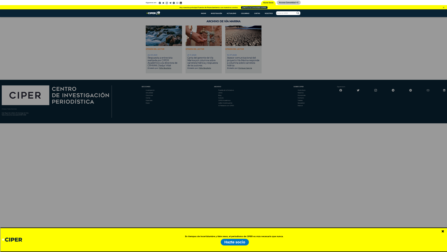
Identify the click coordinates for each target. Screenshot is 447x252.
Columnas (245, 13)
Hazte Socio (268, 3)
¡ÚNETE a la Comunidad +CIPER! (254, 7)
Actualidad (231, 13)
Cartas (257, 13)
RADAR (203, 13)
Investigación (216, 13)
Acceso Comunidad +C (288, 2)
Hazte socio (234, 242)
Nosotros (269, 13)
